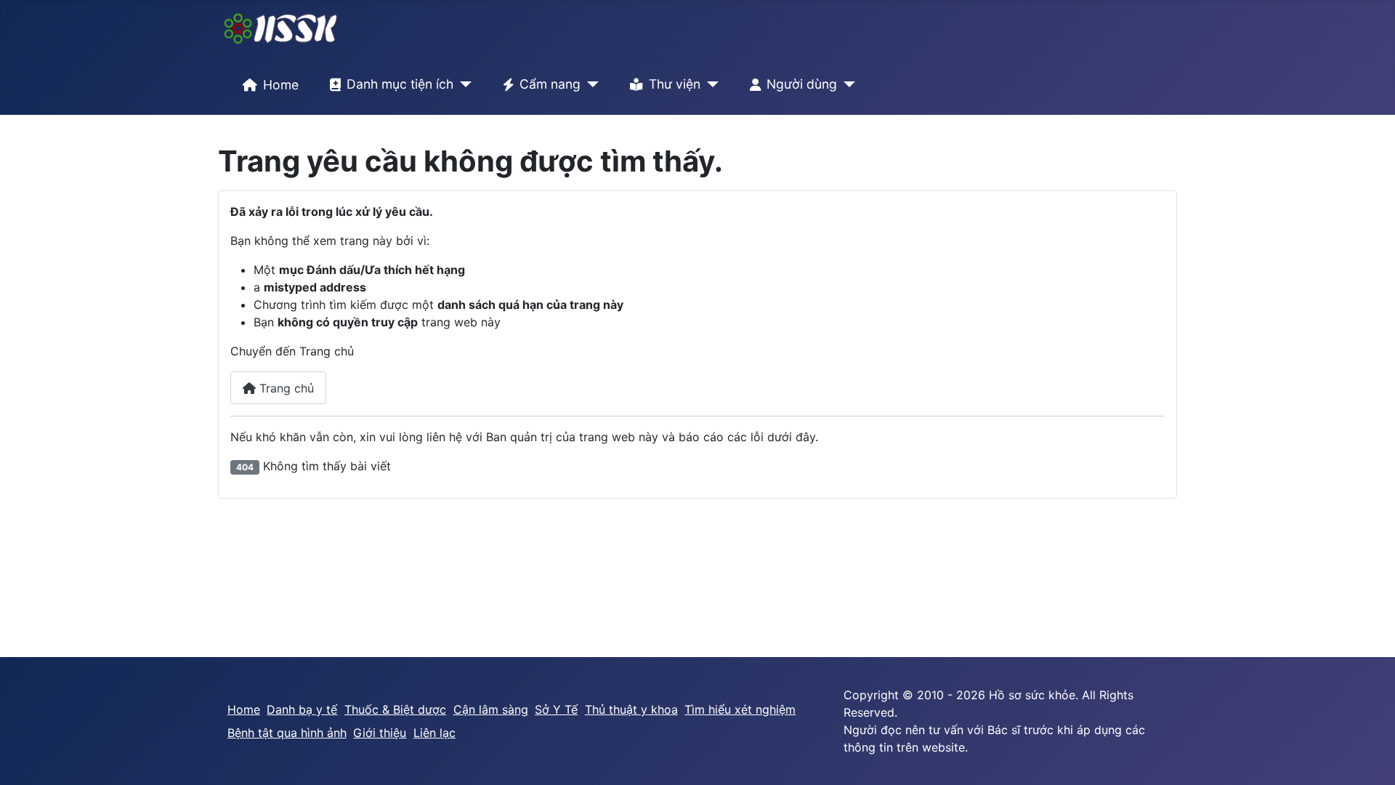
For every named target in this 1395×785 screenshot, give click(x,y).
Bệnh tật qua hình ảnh (287, 732)
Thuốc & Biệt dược (395, 709)
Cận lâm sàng (490, 709)
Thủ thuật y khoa (631, 709)
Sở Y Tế (556, 709)
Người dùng (802, 84)
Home (281, 84)
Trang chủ (285, 388)
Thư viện (674, 84)
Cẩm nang (550, 84)
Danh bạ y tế (302, 709)
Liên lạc (434, 732)
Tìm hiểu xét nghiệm (740, 709)
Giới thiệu (379, 732)
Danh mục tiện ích (400, 84)
